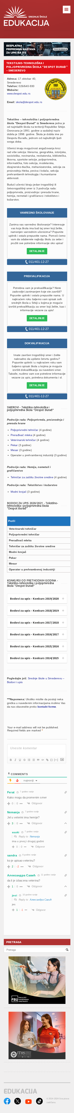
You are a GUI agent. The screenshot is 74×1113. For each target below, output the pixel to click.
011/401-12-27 (39, 261)
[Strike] (24, 760)
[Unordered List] (33, 760)
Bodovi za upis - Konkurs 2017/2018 (34, 622)
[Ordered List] (29, 760)
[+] (56, 759)
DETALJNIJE (37, 251)
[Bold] (10, 760)
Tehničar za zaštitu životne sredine (32, 477)
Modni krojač (19, 491)
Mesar (14, 450)
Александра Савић (41, 899)
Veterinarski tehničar (23, 440)
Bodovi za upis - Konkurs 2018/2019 (34, 610)
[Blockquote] (38, 760)
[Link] (47, 760)
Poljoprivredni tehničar (24, 429)
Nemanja (35, 836)
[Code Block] (42, 760)
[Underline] (19, 760)
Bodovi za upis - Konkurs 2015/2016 (34, 646)
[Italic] (15, 760)
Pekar (14, 445)
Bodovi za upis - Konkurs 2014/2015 (34, 658)
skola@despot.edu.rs (29, 102)
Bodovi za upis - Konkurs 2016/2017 (34, 634)
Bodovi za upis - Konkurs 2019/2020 (34, 598)
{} (51, 759)
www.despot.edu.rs (19, 93)
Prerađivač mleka (21, 435)
